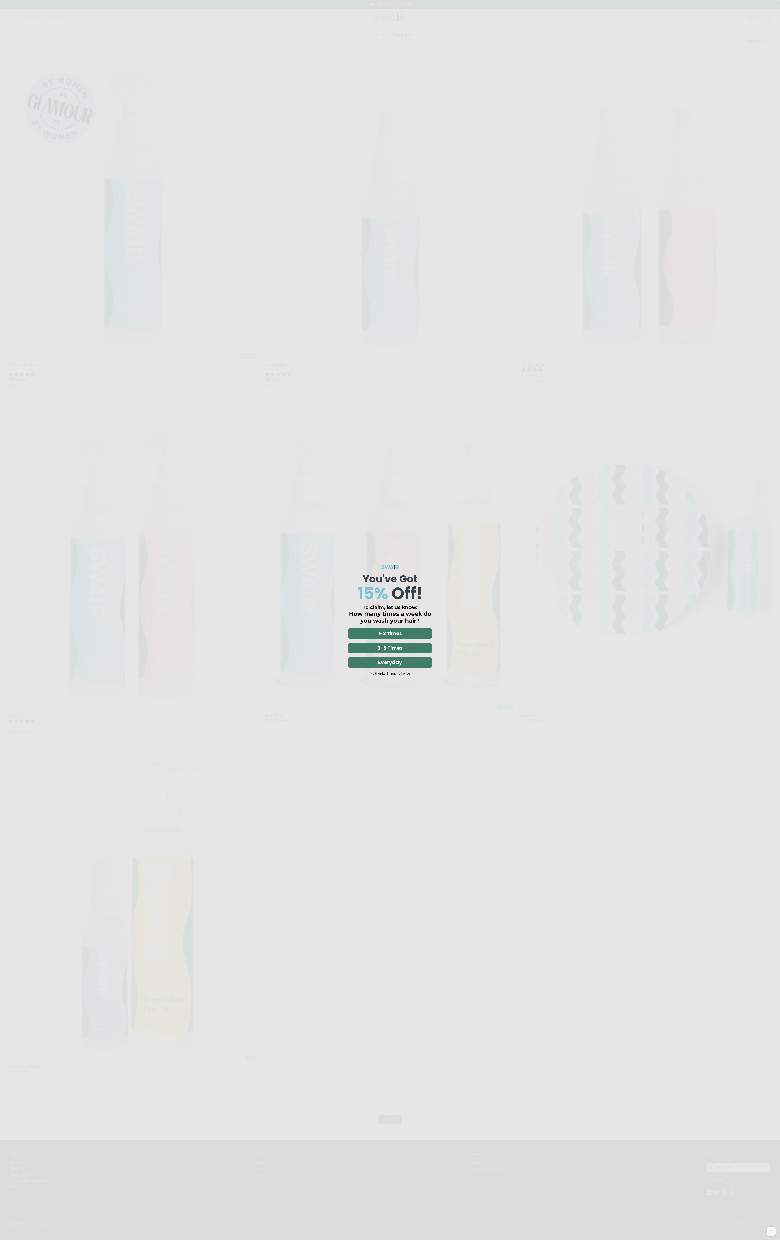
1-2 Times (390, 633)
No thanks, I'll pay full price (390, 673)
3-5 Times (390, 648)
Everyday (390, 662)
